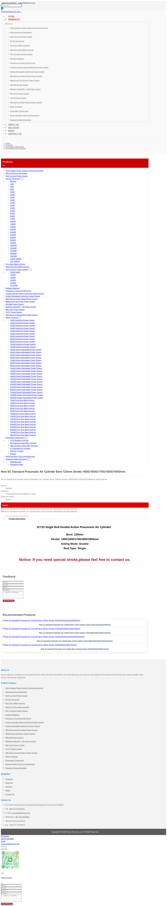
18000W (13, 253)
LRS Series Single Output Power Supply (26, 102)
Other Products (16, 107)
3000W (13, 232)
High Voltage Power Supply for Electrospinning (29, 28)
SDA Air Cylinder (17, 451)
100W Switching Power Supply (22, 320)
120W (12, 195)
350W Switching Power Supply (22, 325)
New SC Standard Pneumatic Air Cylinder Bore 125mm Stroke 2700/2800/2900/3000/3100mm (75, 633)
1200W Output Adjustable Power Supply (26, 371)
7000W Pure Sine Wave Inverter (23, 432)
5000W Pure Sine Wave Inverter (23, 427)
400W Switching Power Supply (22, 331)
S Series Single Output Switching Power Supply (29, 67)
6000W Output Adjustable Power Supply (26, 390)
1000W (13, 221)
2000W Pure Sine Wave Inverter (23, 419)
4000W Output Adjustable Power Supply (26, 384)
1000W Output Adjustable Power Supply (26, 368)
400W (12, 211)
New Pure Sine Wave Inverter (22, 50)
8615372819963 (7, 839)
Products (14, 19)
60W (12, 189)
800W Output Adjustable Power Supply (25, 363)
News (11, 130)
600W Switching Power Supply (22, 339)
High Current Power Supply (21, 37)
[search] (2, 8)
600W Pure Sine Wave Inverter (22, 408)
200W (12, 200)
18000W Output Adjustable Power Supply (26, 398)
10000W (13, 245)
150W (12, 197)
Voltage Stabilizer (17, 59)
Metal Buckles (15, 462)
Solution (13, 127)
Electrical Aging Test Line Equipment (24, 115)
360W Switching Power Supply (22, 328)
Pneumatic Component (19, 111)
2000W (13, 229)
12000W (13, 248)
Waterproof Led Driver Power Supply (25, 80)
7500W (13, 243)
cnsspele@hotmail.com (26, 3)
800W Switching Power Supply (22, 342)
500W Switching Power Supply (22, 336)
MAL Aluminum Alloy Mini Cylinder (24, 446)
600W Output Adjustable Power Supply (25, 358)
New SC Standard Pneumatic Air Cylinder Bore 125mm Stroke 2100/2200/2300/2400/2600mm (75, 625)
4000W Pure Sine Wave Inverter (23, 424)
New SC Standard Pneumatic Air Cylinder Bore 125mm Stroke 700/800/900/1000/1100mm (75, 649)
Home (11, 16)
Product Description (17, 519)
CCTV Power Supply (18, 98)
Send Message (9, 601)
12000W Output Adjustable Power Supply (26, 395)
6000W (13, 240)
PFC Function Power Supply (21, 54)
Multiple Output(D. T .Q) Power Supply (25, 89)
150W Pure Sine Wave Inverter (22, 400)
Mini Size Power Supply (19, 94)
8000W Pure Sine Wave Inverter (23, 435)
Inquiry (5, 505)
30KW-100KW (15, 259)
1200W (13, 224)
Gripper (13, 454)
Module (13, 181)
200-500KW (15, 261)
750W (12, 219)
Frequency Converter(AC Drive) (23, 63)
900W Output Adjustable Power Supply (25, 366)
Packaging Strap (16, 464)
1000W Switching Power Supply (23, 344)
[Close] (2, 883)
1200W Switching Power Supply (23, 347)
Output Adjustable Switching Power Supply (27, 72)
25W (12, 184)
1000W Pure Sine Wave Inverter (23, 414)
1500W (13, 227)
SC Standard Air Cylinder (20, 448)
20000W (13, 256)
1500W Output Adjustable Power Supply (26, 374)
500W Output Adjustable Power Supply (25, 355)
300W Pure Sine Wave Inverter (22, 403)
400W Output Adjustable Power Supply (25, 350)
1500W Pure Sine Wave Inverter (23, 416)
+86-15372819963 (22, 817)
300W (12, 205)
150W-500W (15, 272)
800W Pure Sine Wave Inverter (22, 411)
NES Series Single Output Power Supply (26, 76)
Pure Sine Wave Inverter (20, 45)
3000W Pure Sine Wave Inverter (23, 422)
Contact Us (14, 134)
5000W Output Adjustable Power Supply (26, 387)
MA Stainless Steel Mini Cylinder (23, 443)
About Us (13, 124)
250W (12, 203)
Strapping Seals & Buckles (20, 120)
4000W (13, 235)
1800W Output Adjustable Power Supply (26, 376)
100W (12, 192)
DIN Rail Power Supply (19, 85)
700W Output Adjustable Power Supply (25, 360)
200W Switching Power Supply (22, 323)
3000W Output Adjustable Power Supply (26, 382)
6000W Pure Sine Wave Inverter (23, 430)
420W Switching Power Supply (22, 334)
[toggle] (21, 12)
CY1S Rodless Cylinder (19, 440)
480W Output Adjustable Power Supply (25, 352)
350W (12, 208)
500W (12, 213)
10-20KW (13, 285)
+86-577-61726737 (8, 3)
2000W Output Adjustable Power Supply (26, 379)
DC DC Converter (17, 41)
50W (12, 187)
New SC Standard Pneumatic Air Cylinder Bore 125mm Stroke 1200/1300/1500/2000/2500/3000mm (75, 641)
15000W (13, 251)
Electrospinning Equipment (21, 32)
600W (12, 216)
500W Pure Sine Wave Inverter (22, 406)
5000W (13, 237)
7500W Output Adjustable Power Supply (26, 392)
